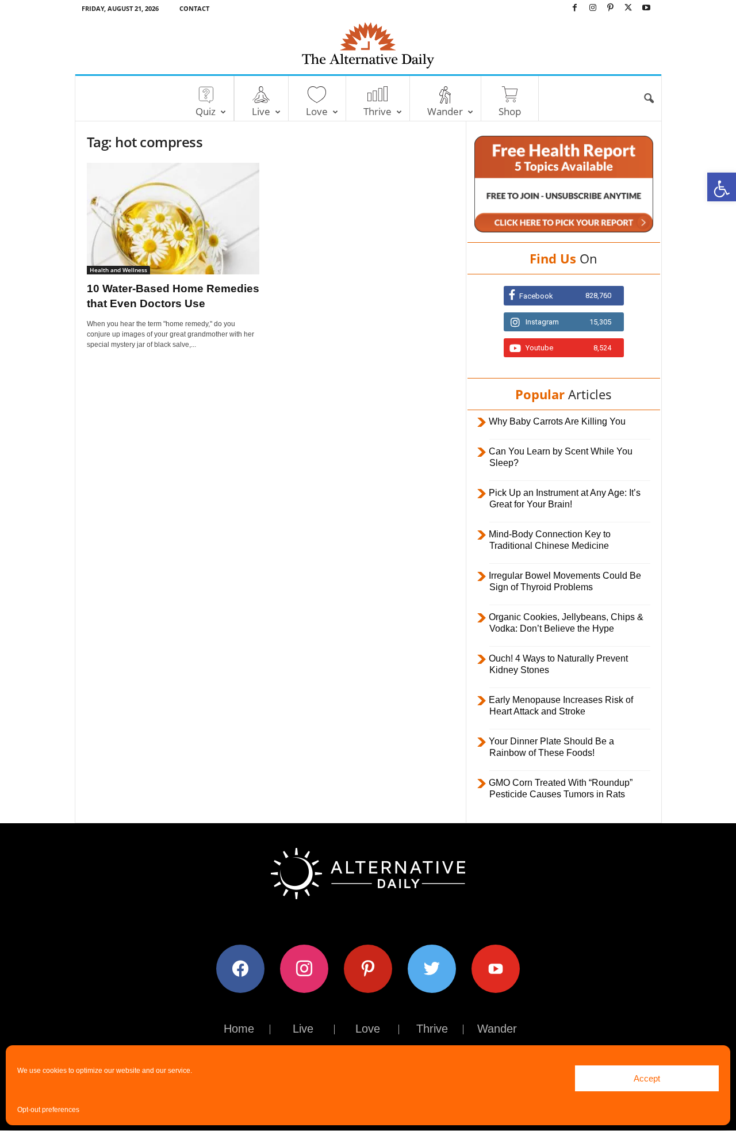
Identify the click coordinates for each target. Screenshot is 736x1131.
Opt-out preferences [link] (48, 1110)
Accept (647, 1078)
